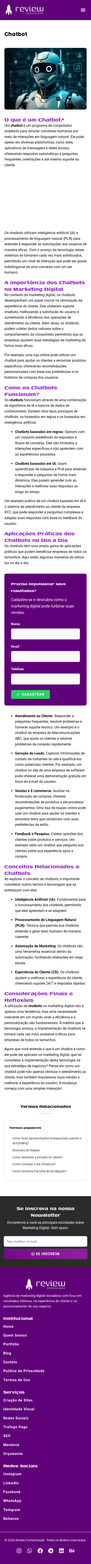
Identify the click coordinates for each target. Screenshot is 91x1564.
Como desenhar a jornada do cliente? (37, 1157)
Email (16, 647)
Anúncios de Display (26, 1150)
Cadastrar (30, 694)
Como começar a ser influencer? (34, 1164)
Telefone (17, 669)
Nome (15, 624)
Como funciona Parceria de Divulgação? (39, 1171)
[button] (83, 9)
